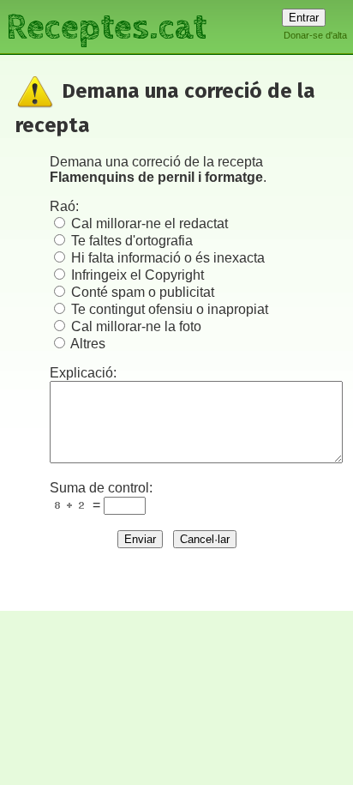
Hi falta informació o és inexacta (168, 258)
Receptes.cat (106, 25)
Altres (87, 343)
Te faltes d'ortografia (132, 240)
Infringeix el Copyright (137, 275)
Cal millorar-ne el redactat (149, 223)
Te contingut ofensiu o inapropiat (169, 309)
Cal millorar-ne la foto (136, 326)
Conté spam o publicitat (142, 292)
